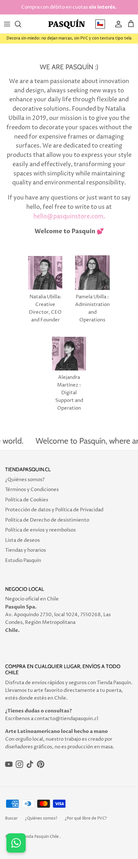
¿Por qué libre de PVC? (86, 818)
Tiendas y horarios (25, 550)
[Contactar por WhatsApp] (16, 843)
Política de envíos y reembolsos (40, 530)
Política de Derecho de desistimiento (47, 520)
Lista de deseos (22, 540)
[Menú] (7, 24)
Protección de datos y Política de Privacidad (54, 509)
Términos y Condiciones (32, 489)
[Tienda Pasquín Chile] (66, 24)
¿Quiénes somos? (25, 479)
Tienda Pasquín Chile (40, 836)
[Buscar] (21, 24)
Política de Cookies (26, 500)
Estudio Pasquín (23, 560)
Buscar (11, 818)
